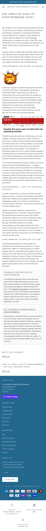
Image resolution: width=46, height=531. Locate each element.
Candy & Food (7, 414)
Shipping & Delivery (9, 442)
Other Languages (8, 449)
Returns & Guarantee (9, 445)
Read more (6, 356)
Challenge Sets (7, 411)
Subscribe (10, 479)
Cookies (5, 452)
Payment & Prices (8, 438)
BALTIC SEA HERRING (12, 352)
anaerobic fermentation (20, 289)
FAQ (3, 434)
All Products (6, 418)
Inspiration (5, 421)
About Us (5, 425)
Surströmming (7, 407)
